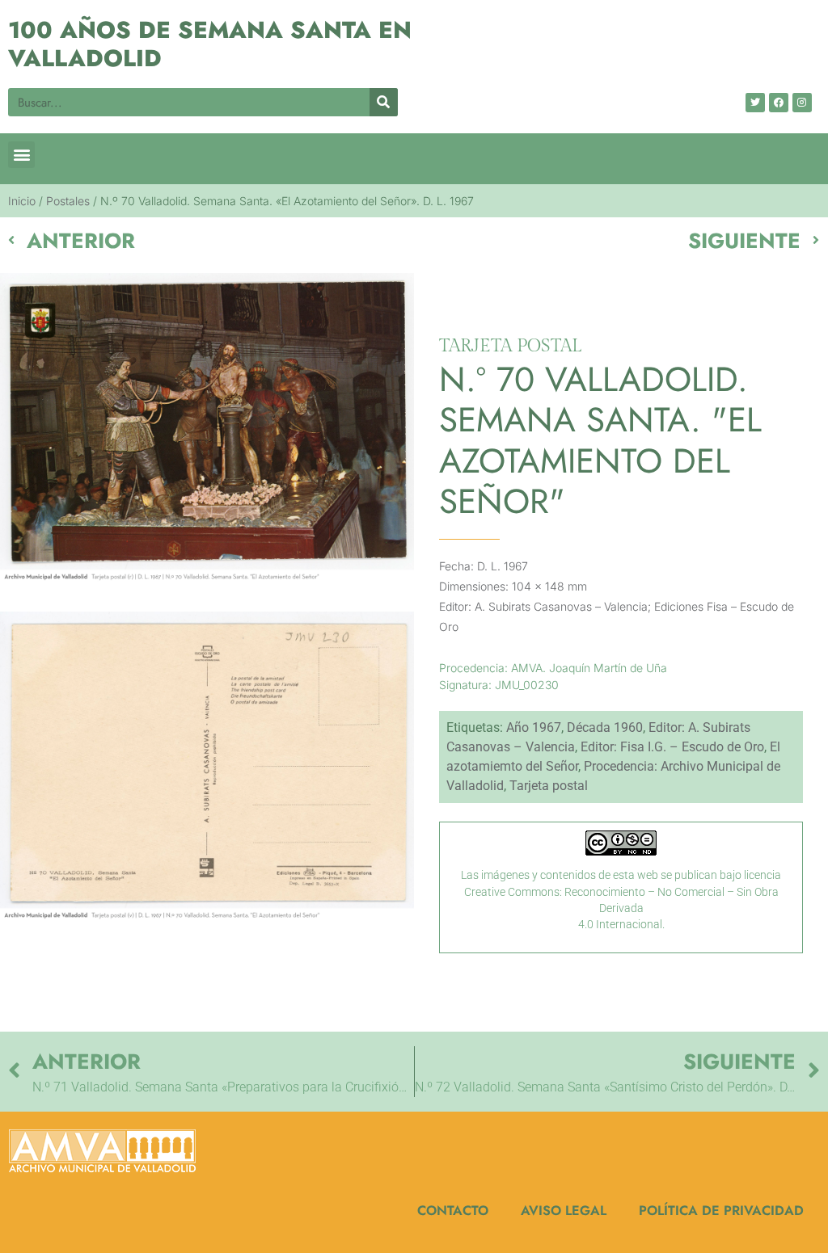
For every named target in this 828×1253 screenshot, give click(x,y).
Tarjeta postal (548, 785)
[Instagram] (802, 102)
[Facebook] (778, 102)
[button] (21, 154)
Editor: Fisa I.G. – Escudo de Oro (672, 747)
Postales (68, 201)
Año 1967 (533, 727)
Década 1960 (605, 727)
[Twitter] (755, 102)
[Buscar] (384, 102)
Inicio (22, 201)
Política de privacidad (721, 1210)
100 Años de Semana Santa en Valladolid (210, 44)
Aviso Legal (563, 1210)
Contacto (452, 1210)
